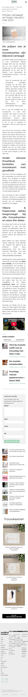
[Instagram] (3, 682)
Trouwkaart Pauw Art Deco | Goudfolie (14, 577)
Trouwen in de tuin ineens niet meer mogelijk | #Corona (16, 498)
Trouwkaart (10, 11)
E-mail (6, 426)
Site (5, 433)
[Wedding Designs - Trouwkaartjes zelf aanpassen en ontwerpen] (14, 2)
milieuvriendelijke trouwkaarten (12, 255)
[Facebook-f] (3, 679)
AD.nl (20, 106)
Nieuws (4, 11)
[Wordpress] (6, 682)
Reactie (6, 405)
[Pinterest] (6, 679)
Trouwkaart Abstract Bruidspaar (14, 607)
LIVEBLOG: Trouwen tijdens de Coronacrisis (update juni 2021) (17, 491)
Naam (6, 419)
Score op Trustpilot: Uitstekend (24, 649)
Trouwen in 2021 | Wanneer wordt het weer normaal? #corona (16, 484)
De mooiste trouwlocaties (16, 456)
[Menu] (26, 2)
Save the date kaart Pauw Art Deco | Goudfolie (14, 547)
